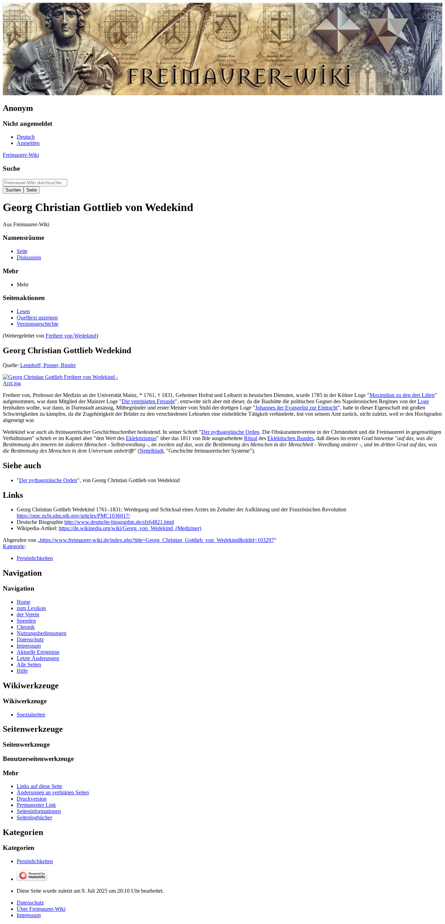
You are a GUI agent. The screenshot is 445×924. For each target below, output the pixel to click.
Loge (423, 401)
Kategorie (13, 546)
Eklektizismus (141, 438)
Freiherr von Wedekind (71, 336)
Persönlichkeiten (35, 558)
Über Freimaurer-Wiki (41, 909)
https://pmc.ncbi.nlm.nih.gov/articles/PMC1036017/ (73, 516)
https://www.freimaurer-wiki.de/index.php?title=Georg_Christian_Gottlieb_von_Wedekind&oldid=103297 (157, 540)
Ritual (250, 438)
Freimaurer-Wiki (21, 155)
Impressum (29, 915)
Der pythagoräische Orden (230, 432)
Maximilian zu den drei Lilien (402, 395)
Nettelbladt (151, 451)
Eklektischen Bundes (290, 438)
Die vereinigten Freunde (148, 401)
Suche (11, 168)
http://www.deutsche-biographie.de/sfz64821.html (119, 522)
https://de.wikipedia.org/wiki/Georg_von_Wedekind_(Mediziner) (130, 528)
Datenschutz (30, 903)
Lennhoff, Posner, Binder (48, 365)
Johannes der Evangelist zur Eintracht (296, 408)
